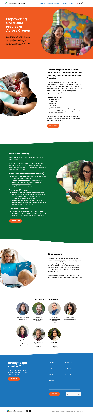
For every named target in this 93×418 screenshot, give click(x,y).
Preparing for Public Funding (21, 184)
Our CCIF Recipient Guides (20, 180)
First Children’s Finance (55, 258)
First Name (52, 362)
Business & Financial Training (21, 193)
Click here (30, 196)
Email (50, 368)
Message (52, 380)
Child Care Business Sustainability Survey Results (28, 211)
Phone (51, 374)
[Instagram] (27, 411)
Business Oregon (69, 86)
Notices (81, 411)
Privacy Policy (76, 411)
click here (40, 215)
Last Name (68, 362)
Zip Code (68, 374)
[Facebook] (30, 411)
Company (68, 368)
